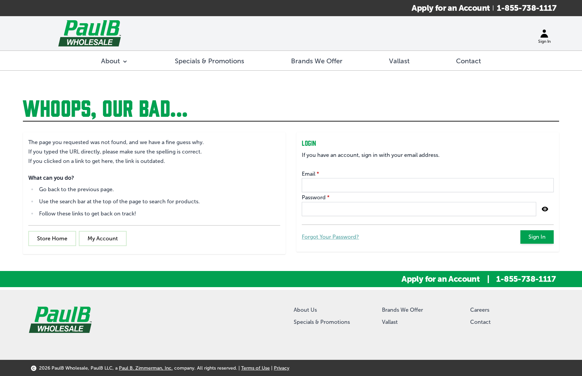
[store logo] (89, 33)
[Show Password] (545, 209)
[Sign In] (544, 33)
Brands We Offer (402, 310)
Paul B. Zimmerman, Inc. (146, 368)
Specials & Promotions (322, 322)
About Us (305, 310)
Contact (480, 322)
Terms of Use (255, 368)
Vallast (390, 322)
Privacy (281, 368)
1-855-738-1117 (526, 8)
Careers (479, 310)
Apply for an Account (451, 8)
